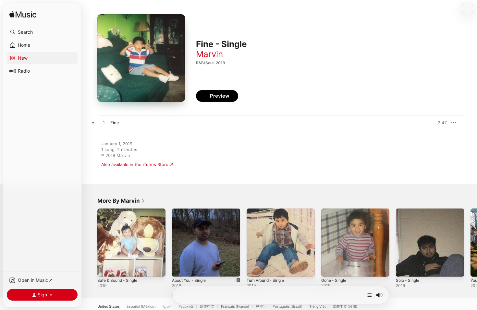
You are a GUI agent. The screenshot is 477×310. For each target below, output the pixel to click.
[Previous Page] (90, 242)
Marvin (209, 54)
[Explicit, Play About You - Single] (180, 268)
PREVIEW (440, 123)
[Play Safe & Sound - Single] (105, 268)
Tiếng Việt (317, 306)
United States (108, 306)
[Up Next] (369, 295)
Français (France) (235, 306)
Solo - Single (409, 211)
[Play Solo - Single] (404, 268)
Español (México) (141, 306)
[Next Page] (470, 242)
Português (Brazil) (287, 306)
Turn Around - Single (268, 211)
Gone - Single (335, 211)
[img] (22, 14)
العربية (167, 306)
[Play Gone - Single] (329, 268)
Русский (185, 306)
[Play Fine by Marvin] (103, 123)
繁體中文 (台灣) (345, 306)
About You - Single (191, 211)
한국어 (261, 306)
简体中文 (207, 306)
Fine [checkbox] (114, 122)
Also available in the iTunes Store (134, 164)
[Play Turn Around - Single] (255, 268)
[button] (42, 32)
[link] (121, 200)
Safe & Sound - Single (119, 211)
